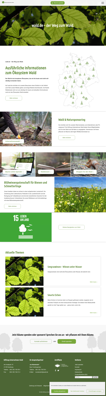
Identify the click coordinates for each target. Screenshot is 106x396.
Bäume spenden (58, 3)
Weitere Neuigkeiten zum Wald (71, 227)
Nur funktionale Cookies (77, 391)
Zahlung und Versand (35, 386)
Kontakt (77, 367)
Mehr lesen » (93, 282)
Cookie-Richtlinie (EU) (81, 374)
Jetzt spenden (79, 364)
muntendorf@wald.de (41, 372)
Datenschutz (78, 372)
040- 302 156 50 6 (15, 369)
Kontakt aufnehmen (40, 341)
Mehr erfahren (14, 98)
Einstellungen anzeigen (95, 391)
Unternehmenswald (12, 141)
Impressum (78, 369)
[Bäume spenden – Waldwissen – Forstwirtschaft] (8, 3)
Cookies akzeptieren (59, 391)
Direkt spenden (67, 341)
